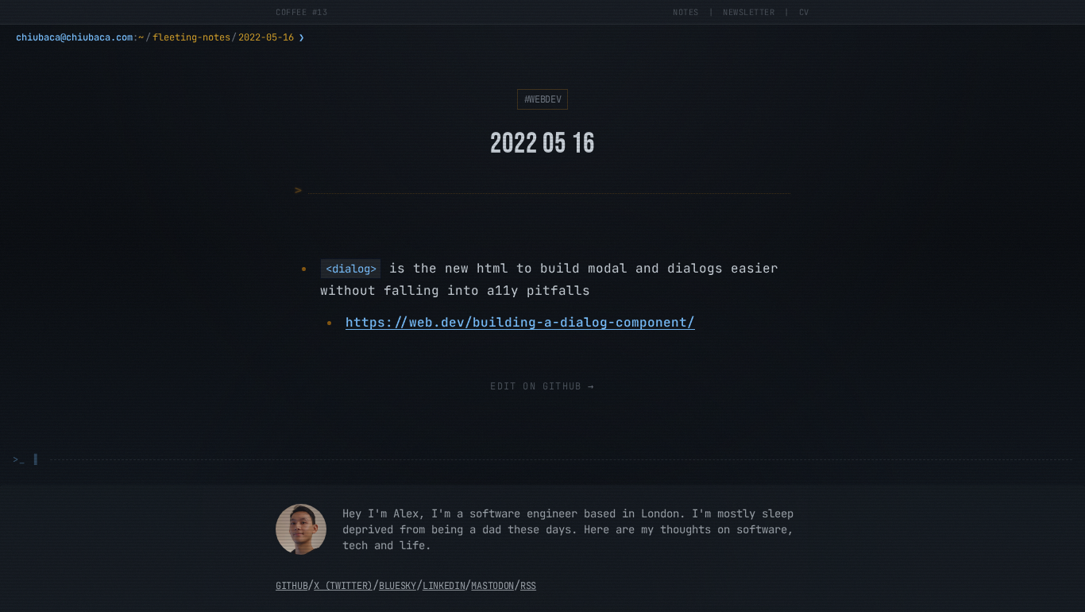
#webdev (543, 99)
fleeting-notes (191, 37)
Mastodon (492, 585)
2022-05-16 (266, 37)
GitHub (291, 585)
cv (804, 11)
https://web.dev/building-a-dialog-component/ (520, 322)
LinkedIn (444, 585)
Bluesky (397, 585)
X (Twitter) (343, 585)
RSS (528, 585)
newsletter (748, 11)
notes (686, 11)
